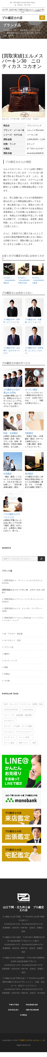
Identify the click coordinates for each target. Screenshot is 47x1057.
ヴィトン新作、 (25, 737)
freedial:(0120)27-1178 (32, 965)
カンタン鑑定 (31, 389)
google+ (13, 1010)
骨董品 (7, 674)
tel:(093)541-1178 (12, 965)
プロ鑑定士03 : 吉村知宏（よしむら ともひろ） (34, 350)
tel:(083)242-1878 (12, 989)
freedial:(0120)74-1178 (32, 924)
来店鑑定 (29, 473)
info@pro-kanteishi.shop (24, 2)
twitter (14, 1004)
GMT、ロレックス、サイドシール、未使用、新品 (23, 704)
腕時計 (7, 654)
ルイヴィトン (9, 737)
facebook (32, 1004)
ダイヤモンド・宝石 (12, 640)
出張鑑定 (7, 473)
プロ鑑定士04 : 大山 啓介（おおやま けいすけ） (11, 350)
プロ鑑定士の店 (12, 18)
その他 (7, 681)
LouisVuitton (28, 710)
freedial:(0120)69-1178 (32, 944)
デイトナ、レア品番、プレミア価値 (18, 726)
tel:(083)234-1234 (12, 924)
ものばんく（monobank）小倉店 (38, 280)
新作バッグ (23, 743)
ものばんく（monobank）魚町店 (9, 280)
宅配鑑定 (29, 433)
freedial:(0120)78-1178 (32, 989)
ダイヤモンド (9, 721)
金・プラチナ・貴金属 (13, 634)
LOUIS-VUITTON (11, 710)
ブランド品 (35, 30)
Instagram (32, 1010)
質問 (34, 743)
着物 (6, 667)
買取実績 (23, 30)
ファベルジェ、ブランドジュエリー (18, 732)
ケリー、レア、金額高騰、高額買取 (18, 715)
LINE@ (23, 1015)
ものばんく (37, 1040)
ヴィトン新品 (9, 743)
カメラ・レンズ (10, 660)
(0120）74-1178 (23, 5)
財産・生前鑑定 (10, 433)
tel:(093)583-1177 (12, 944)
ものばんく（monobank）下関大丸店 (24, 280)
